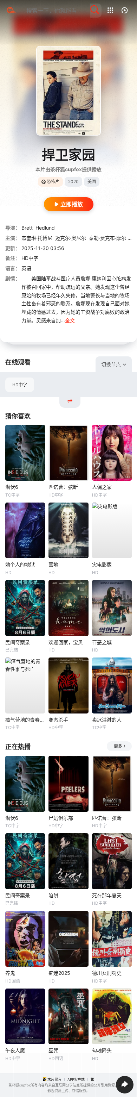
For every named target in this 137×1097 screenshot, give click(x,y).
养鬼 (10, 973)
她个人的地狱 (20, 564)
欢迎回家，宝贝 (65, 642)
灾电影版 (102, 564)
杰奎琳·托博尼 (36, 238)
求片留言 (54, 1079)
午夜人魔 (15, 1050)
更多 (118, 746)
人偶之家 (102, 487)
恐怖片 (53, 181)
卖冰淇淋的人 (107, 720)
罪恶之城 (102, 642)
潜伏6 (11, 487)
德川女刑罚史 (107, 973)
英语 (26, 268)
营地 (53, 564)
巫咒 (53, 1050)
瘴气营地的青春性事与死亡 (25, 720)
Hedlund (45, 228)
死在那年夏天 (107, 895)
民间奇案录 (17, 642)
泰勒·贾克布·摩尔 (107, 238)
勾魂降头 (102, 1050)
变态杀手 (58, 720)
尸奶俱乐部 (60, 818)
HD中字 (19, 384)
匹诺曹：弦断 (63, 487)
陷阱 (53, 895)
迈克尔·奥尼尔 (70, 238)
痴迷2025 (59, 973)
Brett (27, 228)
